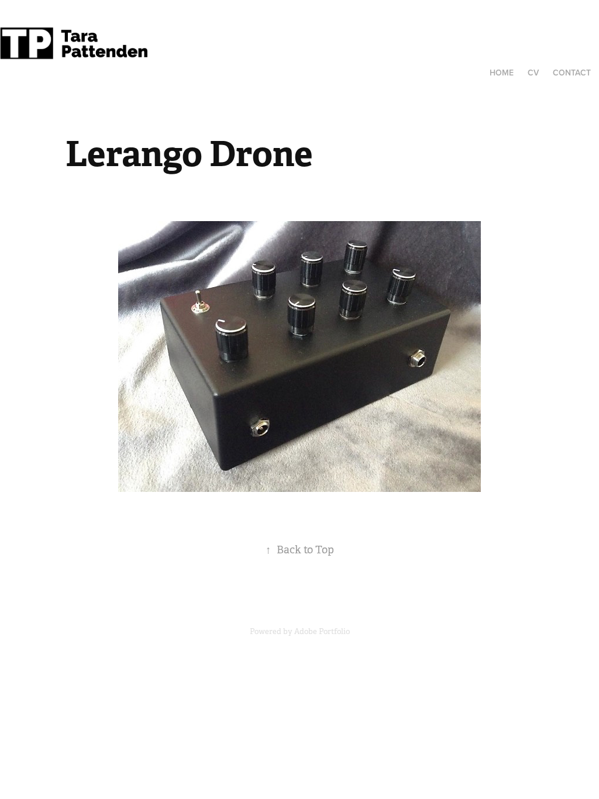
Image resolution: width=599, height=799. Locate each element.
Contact (572, 72)
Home (502, 72)
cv (533, 72)
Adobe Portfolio (322, 631)
